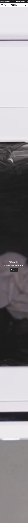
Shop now (14, 270)
